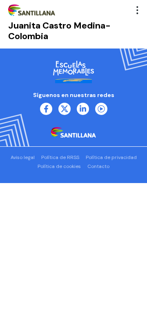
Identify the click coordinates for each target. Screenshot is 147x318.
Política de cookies (59, 166)
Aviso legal (23, 157)
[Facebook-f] (46, 109)
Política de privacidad (111, 157)
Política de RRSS (60, 157)
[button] (137, 10)
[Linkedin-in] (83, 109)
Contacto (98, 166)
